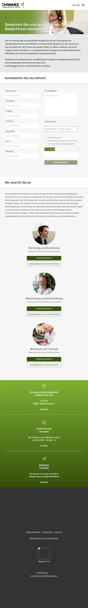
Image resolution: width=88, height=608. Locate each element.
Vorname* (10, 101)
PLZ (7, 141)
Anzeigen (44, 409)
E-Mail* (9, 111)
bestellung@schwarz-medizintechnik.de (24, 66)
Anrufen (44, 445)
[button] (83, 5)
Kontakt (44, 482)
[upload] (78, 5)
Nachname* (11, 91)
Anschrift (10, 131)
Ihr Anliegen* (50, 91)
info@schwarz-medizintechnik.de (44, 476)
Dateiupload (50, 121)
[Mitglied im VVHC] (44, 553)
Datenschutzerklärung (44, 576)
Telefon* (10, 121)
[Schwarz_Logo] (13, 5)
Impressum (42, 573)
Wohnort (10, 151)
